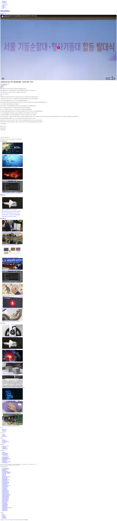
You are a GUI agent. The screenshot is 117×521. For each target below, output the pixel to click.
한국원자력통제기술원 (6, 479)
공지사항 (3, 439)
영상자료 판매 (4, 436)
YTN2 (3, 514)
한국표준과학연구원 (5, 493)
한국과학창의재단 (5, 457)
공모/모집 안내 (4, 440)
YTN (3, 513)
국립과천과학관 (4, 503)
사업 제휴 (3, 435)
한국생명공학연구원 (5, 483)
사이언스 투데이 (4, 4)
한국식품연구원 (4, 484)
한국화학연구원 (4, 489)
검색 (1, 13)
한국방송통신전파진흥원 (6, 458)
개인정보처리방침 (5, 453)
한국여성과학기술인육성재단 (7, 507)
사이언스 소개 (4, 429)
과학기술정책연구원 (5, 469)
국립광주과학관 (4, 509)
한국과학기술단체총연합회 (6, 472)
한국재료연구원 (4, 502)
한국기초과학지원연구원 (6, 485)
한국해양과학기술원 (5, 496)
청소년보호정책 (4, 454)
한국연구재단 (4, 460)
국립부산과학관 (4, 510)
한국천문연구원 (4, 480)
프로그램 (3, 5)
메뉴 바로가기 (4, 1)
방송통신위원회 (4, 459)
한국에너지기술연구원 (6, 494)
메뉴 (5, 13)
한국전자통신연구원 (5, 481)
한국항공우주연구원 (5, 491)
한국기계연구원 (4, 487)
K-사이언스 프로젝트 (5, 441)
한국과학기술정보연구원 (6, 495)
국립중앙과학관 (4, 505)
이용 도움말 (4, 442)
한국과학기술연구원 (5, 482)
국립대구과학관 (4, 508)
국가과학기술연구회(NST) (6, 461)
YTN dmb (3, 516)
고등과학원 (4, 470)
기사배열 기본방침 (5, 455)
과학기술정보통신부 (5, 456)
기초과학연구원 (4, 488)
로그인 (3, 13)
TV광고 (3, 434)
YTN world (4, 517)
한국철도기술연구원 (5, 490)
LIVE (3, 8)
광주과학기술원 (4, 478)
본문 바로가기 (4, 2)
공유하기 (1, 86)
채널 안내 (3, 430)
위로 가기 (1, 14)
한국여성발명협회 (5, 504)
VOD (3, 6)
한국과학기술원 (4, 462)
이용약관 (3, 452)
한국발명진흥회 (4, 506)
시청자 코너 (4, 7)
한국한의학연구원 (5, 486)
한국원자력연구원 (5, 492)
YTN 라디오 (4, 515)
